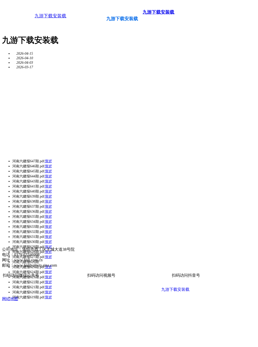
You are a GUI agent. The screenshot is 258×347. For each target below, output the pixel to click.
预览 (48, 161)
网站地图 (10, 299)
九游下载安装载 (50, 15)
